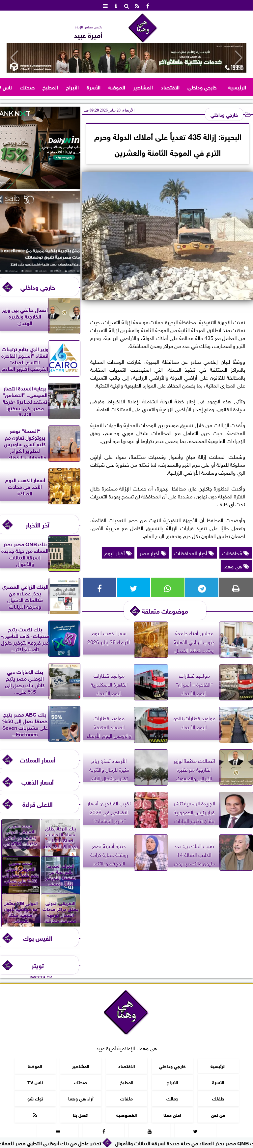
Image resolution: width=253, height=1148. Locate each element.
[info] (116, 5)
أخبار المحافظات (191, 552)
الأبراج (72, 86)
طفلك (218, 1098)
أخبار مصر (150, 552)
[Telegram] (202, 587)
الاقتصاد (170, 86)
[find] (126, 5)
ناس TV (35, 1082)
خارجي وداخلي (202, 86)
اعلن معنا (172, 1114)
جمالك (172, 1098)
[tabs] (105, 5)
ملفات (126, 1098)
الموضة (116, 86)
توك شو (35, 1098)
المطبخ (50, 86)
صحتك (27, 86)
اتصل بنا (81, 1114)
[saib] (40, 271)
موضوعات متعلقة (165, 610)
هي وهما (233, 565)
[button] (14, 58)
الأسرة (93, 86)
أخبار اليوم (115, 552)
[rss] (137, 5)
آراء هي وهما (81, 1098)
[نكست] (40, 186)
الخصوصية (126, 1114)
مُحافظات (232, 552)
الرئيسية (237, 86)
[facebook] (147, 5)
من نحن (218, 1114)
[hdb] (126, 58)
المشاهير (143, 86)
